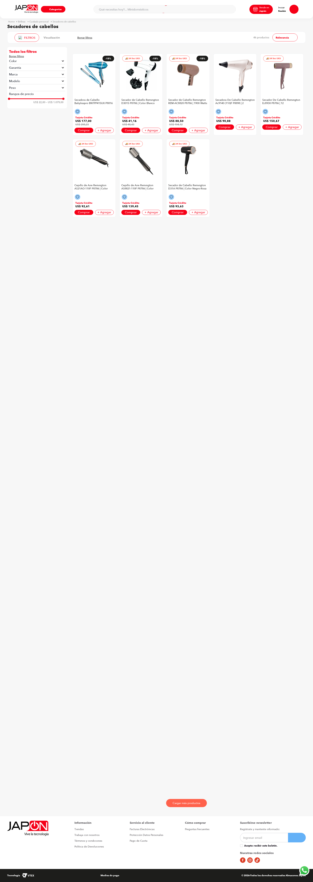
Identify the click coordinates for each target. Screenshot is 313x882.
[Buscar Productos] (230, 9)
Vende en (264, 7)
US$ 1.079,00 (54, 102)
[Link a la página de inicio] (11, 21)
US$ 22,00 (39, 102)
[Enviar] (297, 837)
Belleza (21, 21)
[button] (53, 9)
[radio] (64, 37)
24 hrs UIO (134, 58)
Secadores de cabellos (64, 21)
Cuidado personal (39, 21)
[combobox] (165, 9)
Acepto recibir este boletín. (260, 845)
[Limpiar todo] (16, 56)
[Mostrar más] (186, 803)
